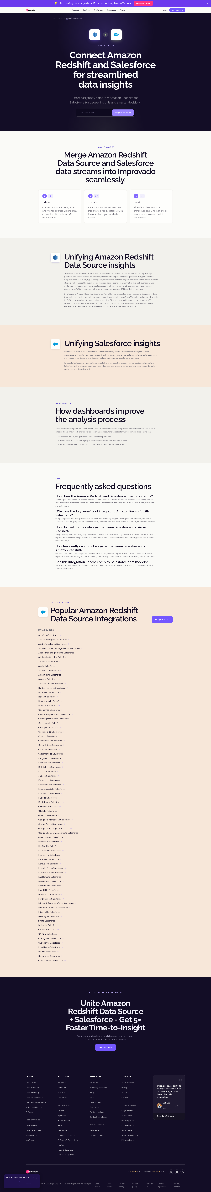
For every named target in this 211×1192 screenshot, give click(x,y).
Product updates (97, 1112)
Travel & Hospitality (66, 1155)
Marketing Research (98, 1088)
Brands (61, 1111)
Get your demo (177, 10)
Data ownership (33, 1092)
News (92, 1097)
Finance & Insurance (66, 1135)
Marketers (62, 1088)
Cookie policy (127, 1125)
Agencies (62, 1116)
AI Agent (29, 1112)
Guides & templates (98, 1117)
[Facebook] (177, 1171)
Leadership (62, 1097)
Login (165, 10)
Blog (92, 1092)
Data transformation (34, 1097)
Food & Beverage (65, 1150)
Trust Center (126, 1116)
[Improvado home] (30, 10)
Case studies (95, 1102)
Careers (124, 1097)
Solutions (86, 10)
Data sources (31, 1125)
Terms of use (126, 1130)
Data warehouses (33, 1130)
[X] (182, 1171)
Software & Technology (68, 1140)
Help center (95, 1130)
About (124, 1092)
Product (75, 10)
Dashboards (95, 1107)
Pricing (122, 10)
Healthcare (62, 1130)
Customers (98, 10)
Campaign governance (36, 1102)
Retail (60, 1125)
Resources (111, 10)
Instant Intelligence (34, 1107)
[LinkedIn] (171, 1171)
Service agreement (129, 1135)
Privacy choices (128, 1140)
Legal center (126, 1111)
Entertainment (64, 1120)
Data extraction (32, 1088)
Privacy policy (127, 1120)
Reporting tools (32, 1135)
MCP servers (31, 1140)
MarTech (61, 1145)
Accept (29, 1184)
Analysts (61, 1092)
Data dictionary (96, 1135)
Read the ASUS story (165, 1116)
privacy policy (31, 1177)
